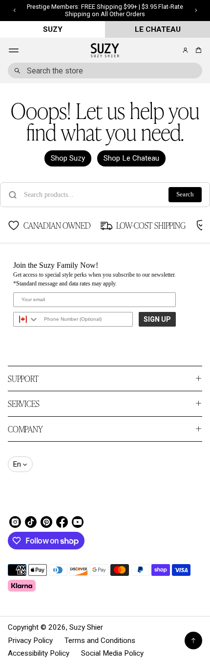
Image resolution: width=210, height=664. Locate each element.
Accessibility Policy (38, 653)
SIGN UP (157, 319)
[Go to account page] (185, 50)
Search (185, 194)
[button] (197, 50)
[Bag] (197, 50)
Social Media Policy (112, 653)
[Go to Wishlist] (172, 51)
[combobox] (105, 70)
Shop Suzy (68, 158)
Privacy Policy (30, 640)
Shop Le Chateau (131, 158)
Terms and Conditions (99, 640)
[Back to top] (193, 640)
